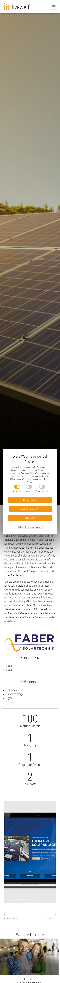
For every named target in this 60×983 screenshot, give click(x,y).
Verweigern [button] (30, 518)
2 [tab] (14, 899)
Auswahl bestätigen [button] (30, 509)
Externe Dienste (42, 491)
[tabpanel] (30, 852)
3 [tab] (19, 899)
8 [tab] (39, 899)
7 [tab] (35, 899)
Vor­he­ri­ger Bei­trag (11, 918)
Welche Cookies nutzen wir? (30, 527)
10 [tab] (47, 899)
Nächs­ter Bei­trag (49, 918)
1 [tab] (10, 899)
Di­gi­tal (9, 669)
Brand (9, 665)
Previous (9, 852)
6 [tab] (31, 899)
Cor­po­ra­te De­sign (14, 694)
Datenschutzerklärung (19, 470)
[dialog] (30, 491)
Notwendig (17, 491)
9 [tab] (43, 899)
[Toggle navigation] (54, 7)
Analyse (29, 491)
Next (51, 852)
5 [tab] (27, 899)
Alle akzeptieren (30, 500)
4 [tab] (23, 899)
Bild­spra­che (12, 690)
